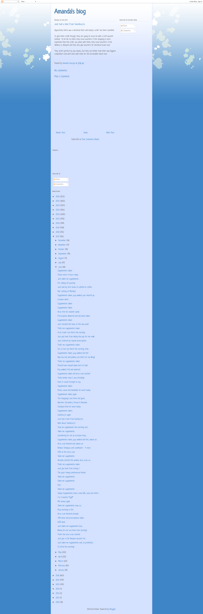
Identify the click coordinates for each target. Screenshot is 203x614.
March (61, 561)
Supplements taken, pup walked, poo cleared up (76, 295)
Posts (124, 26)
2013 (58, 589)
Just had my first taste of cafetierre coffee (75, 287)
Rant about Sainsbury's (66, 423)
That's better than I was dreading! (71, 378)
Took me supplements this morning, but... (73, 427)
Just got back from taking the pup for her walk (76, 337)
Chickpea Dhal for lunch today (69, 407)
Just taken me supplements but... (70, 526)
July (60, 263)
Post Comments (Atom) (90, 139)
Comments (126, 31)
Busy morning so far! (65, 510)
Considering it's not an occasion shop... (72, 436)
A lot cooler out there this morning (71, 333)
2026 (58, 197)
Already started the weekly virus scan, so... (74, 460)
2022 (58, 214)
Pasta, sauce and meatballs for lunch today (74, 390)
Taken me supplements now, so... (70, 506)
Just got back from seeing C (69, 469)
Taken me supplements (66, 431)
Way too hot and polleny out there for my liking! (76, 357)
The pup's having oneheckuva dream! (72, 473)
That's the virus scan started (69, 534)
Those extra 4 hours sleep (68, 275)
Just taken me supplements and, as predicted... (76, 543)
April (60, 557)
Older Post (110, 133)
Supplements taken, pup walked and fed (73, 353)
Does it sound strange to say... (69, 382)
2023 (58, 210)
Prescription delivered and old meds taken (74, 316)
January (61, 570)
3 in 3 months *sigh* (65, 497)
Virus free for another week (68, 312)
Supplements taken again (67, 394)
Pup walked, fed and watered (69, 370)
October (61, 249)
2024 (58, 205)
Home (86, 133)
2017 (58, 237)
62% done (61, 522)
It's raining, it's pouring (66, 283)
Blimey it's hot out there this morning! (72, 530)
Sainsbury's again (64, 415)
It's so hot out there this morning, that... (73, 349)
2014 (58, 584)
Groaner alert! (63, 300)
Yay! (59, 485)
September (62, 254)
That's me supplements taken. (69, 361)
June (60, 267)
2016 (58, 576)
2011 (58, 598)
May (60, 552)
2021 (58, 219)
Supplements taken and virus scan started (74, 374)
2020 (58, 223)
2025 (58, 201)
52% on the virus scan (66, 452)
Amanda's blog (70, 11)
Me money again (64, 501)
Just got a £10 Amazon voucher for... (72, 539)
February (62, 566)
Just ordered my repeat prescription (72, 341)
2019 (58, 228)
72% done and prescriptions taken (71, 518)
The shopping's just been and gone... (72, 398)
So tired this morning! (66, 547)
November (62, 245)
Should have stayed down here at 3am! (73, 365)
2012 (58, 593)
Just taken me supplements (68, 279)
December (62, 240)
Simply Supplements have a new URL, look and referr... (78, 493)
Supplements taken (65, 271)
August (61, 258)
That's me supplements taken (69, 328)
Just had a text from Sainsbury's (70, 419)
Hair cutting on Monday (67, 291)
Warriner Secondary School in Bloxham (72, 403)
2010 (58, 602)
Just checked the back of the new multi (73, 324)
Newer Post (60, 133)
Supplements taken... (65, 411)
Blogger (112, 609)
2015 (58, 580)
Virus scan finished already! (68, 514)
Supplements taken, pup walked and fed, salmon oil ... (78, 440)
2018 (58, 232)
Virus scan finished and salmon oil (70, 444)
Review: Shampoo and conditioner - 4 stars (74, 448)
